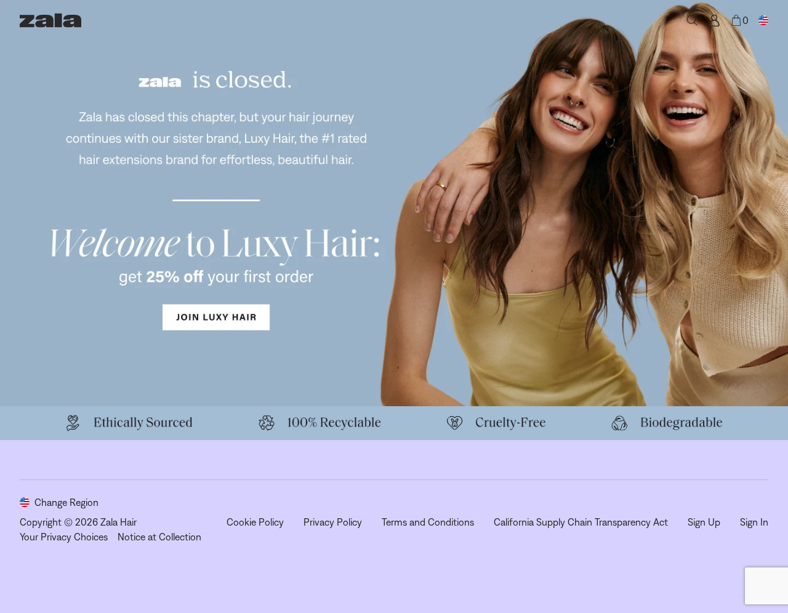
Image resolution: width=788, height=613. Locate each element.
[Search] (692, 20)
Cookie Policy (255, 521)
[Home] (50, 20)
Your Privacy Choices (64, 536)
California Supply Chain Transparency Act (581, 521)
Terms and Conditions (428, 521)
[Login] (714, 20)
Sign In (754, 521)
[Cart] (736, 20)
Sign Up (704, 521)
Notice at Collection (159, 536)
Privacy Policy (333, 521)
